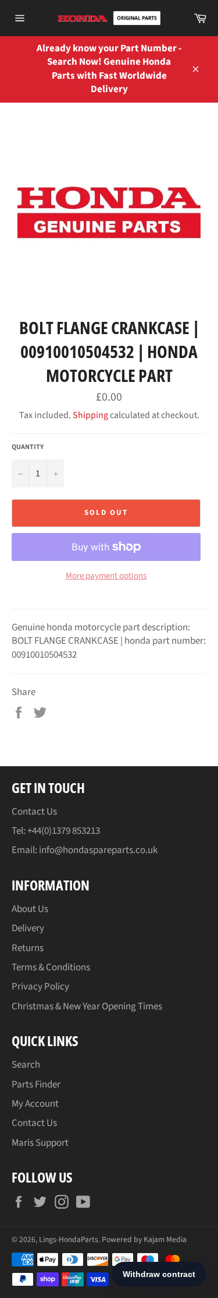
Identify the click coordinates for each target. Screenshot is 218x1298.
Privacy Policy (40, 987)
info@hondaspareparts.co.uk (98, 850)
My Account (35, 1104)
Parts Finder (36, 1085)
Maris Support (40, 1143)
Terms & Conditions (51, 967)
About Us (30, 909)
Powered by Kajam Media (144, 1239)
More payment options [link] (106, 576)
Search (26, 1065)
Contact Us (34, 812)
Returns (28, 948)
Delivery (28, 928)
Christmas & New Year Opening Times (87, 1006)
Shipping (90, 415)
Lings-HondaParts (68, 1239)
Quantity (28, 447)
